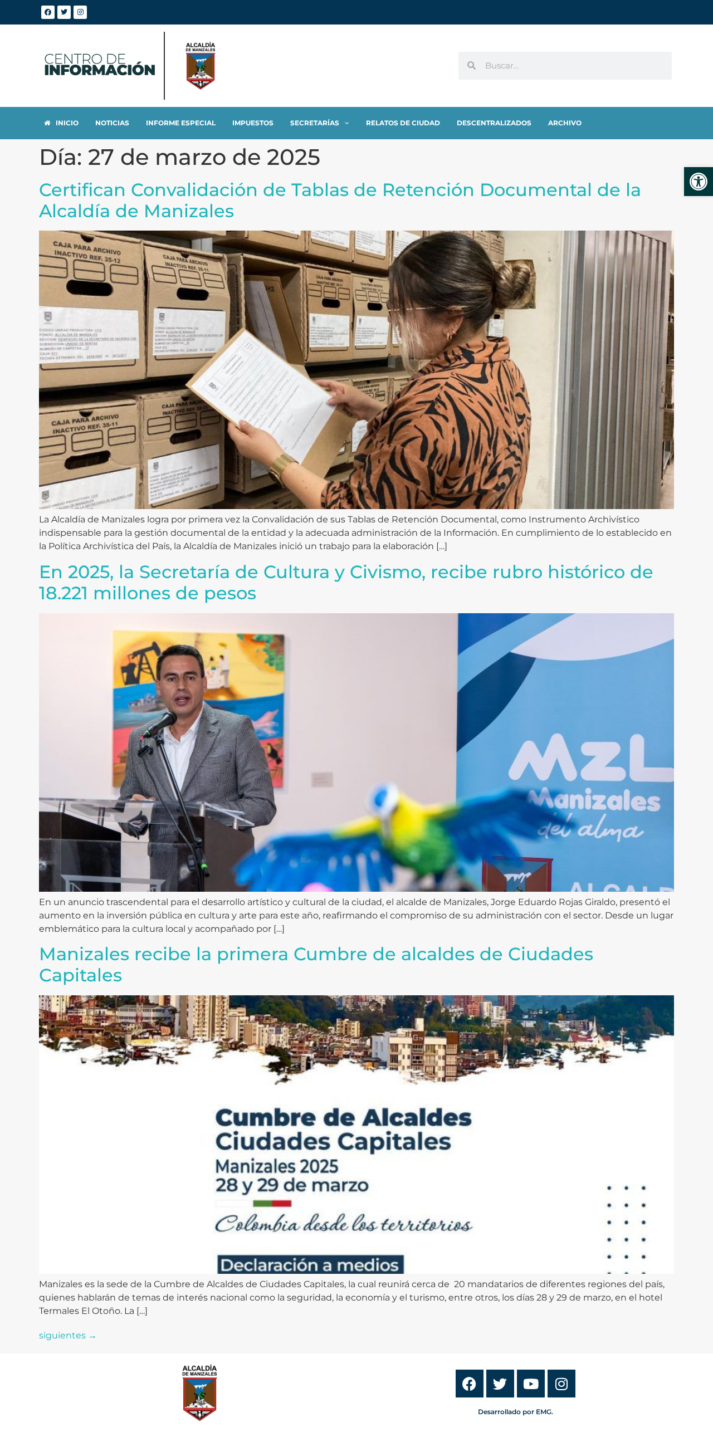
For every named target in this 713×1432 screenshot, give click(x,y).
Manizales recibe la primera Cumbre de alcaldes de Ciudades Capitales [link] (316, 964)
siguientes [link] (68, 1335)
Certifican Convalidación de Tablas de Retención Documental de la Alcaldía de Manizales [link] (340, 200)
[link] (698, 181)
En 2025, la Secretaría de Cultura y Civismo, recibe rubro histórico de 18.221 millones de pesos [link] (346, 582)
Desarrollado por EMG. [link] (515, 1411)
